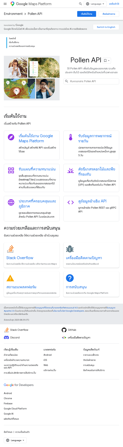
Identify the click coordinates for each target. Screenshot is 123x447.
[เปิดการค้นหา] (80, 4)
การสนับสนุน (76, 287)
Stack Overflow (19, 257)
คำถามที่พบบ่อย (11, 355)
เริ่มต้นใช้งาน (86, 13)
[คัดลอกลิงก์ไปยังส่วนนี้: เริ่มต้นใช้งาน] (31, 116)
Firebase (8, 403)
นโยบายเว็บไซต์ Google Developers (68, 311)
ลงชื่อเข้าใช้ (114, 4)
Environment (13, 14)
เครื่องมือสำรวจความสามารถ (16, 360)
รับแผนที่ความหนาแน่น (37, 169)
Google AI (8, 413)
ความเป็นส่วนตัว (22, 432)
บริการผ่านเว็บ (50, 370)
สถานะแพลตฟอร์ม (21, 287)
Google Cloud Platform (15, 408)
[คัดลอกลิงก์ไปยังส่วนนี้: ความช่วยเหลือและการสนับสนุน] (64, 228)
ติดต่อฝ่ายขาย (109, 13)
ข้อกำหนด (8, 432)
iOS (45, 360)
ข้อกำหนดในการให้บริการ (94, 370)
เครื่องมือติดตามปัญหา (84, 257)
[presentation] (61, 116)
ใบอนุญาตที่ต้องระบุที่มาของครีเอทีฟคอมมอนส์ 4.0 (57, 307)
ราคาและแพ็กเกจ (91, 355)
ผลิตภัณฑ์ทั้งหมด (11, 419)
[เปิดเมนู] (5, 4)
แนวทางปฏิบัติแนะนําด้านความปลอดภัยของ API (21, 366)
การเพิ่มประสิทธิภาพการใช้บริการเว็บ (20, 373)
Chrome (8, 398)
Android (48, 355)
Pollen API (35, 14)
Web (46, 365)
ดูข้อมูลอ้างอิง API (92, 201)
